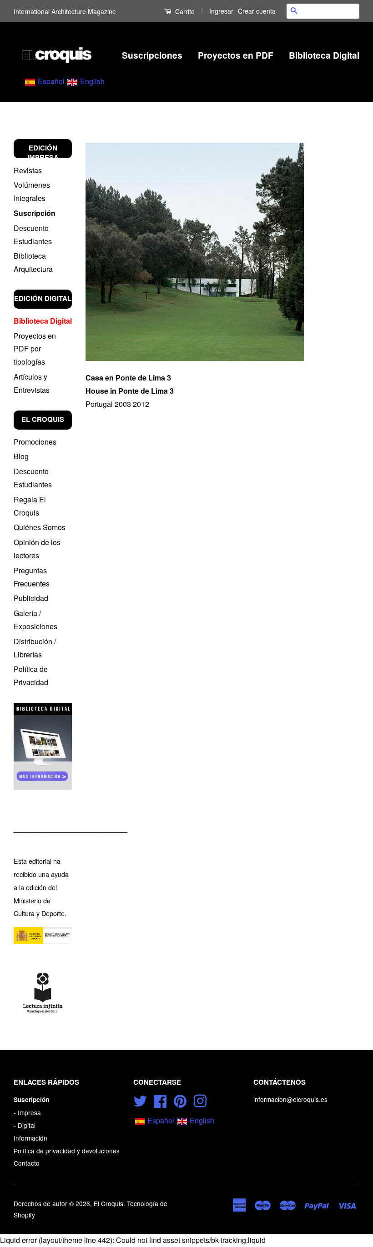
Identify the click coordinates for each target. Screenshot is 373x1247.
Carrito (184, 11)
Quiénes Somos (40, 527)
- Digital (24, 1125)
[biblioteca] (43, 746)
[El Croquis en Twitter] (140, 1099)
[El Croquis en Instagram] (200, 1099)
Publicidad (31, 598)
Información (30, 1137)
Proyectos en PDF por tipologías (35, 349)
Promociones (35, 441)
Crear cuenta (257, 10)
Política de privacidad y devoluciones (67, 1150)
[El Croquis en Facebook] (160, 1099)
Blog (21, 456)
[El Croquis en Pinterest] (180, 1099)
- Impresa (27, 1112)
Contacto (27, 1162)
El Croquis (108, 1203)
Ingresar (221, 10)
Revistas (28, 170)
